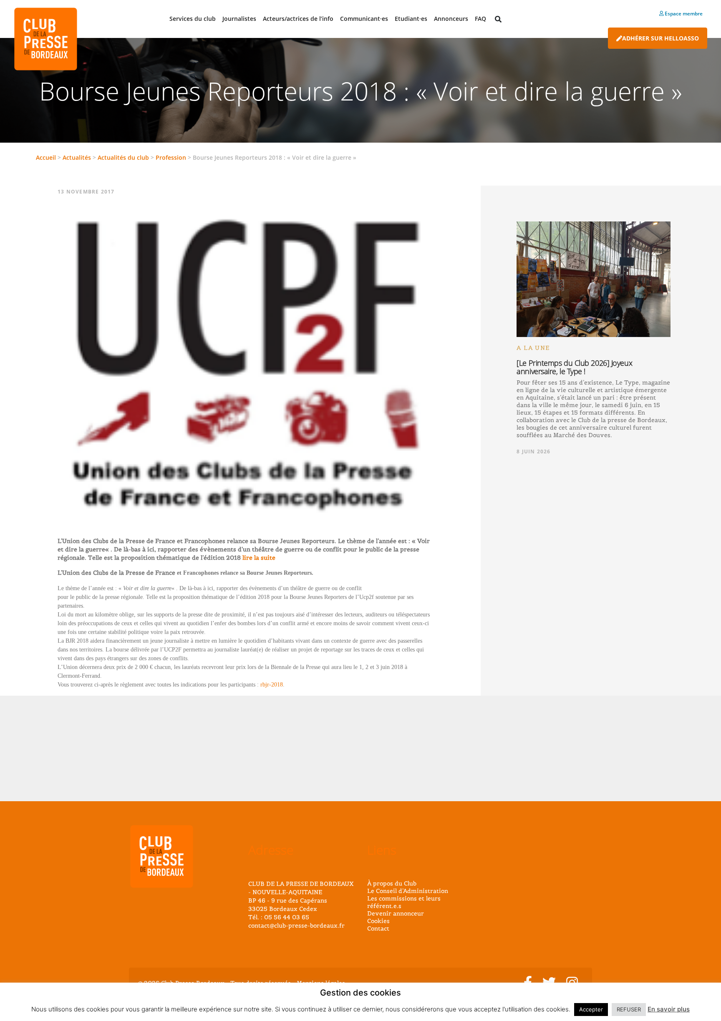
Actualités (77, 157)
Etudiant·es (411, 19)
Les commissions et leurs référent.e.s (404, 902)
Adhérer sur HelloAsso (660, 38)
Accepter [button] (591, 1009)
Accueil (46, 157)
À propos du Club (391, 883)
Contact (378, 928)
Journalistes (239, 19)
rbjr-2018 (271, 685)
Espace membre (683, 13)
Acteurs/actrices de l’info (298, 19)
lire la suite (258, 557)
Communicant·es (364, 19)
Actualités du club (123, 157)
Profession (171, 157)
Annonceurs (451, 19)
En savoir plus (669, 1009)
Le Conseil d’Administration (407, 891)
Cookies (378, 921)
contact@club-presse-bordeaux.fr (296, 925)
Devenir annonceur (395, 913)
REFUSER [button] (629, 1009)
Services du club (192, 19)
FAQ (480, 19)
